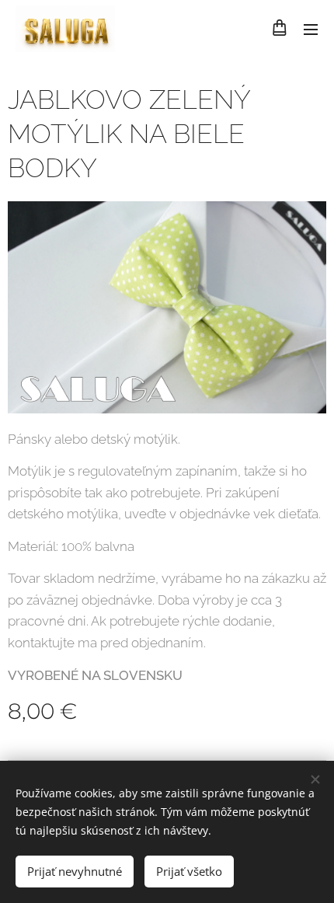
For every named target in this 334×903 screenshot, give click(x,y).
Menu (310, 28)
